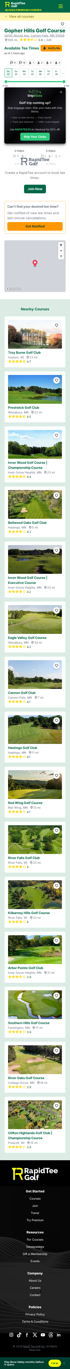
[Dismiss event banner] (64, 1363)
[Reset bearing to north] (61, 256)
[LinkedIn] (58, 1334)
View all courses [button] (21, 16)
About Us (35, 1280)
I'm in (54, 1363)
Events (35, 1261)
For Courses (35, 1239)
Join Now (35, 189)
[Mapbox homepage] (13, 289)
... (63, 72)
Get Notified (35, 226)
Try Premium (35, 1220)
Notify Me (54, 48)
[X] (35, 1334)
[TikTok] (19, 1334)
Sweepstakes (35, 1247)
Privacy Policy (35, 1314)
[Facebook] (27, 1334)
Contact (35, 1295)
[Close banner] (61, 92)
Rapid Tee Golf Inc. (34, 1346)
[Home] (35, 1174)
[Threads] (50, 1334)
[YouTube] (42, 1334)
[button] (61, 6)
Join (35, 1206)
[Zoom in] (61, 245)
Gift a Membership (35, 1254)
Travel (35, 1213)
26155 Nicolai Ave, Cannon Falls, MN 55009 (34, 35)
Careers (35, 1288)
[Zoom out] (61, 251)
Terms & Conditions (35, 1321)
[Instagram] (11, 1334)
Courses (35, 1198)
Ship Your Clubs (35, 136)
